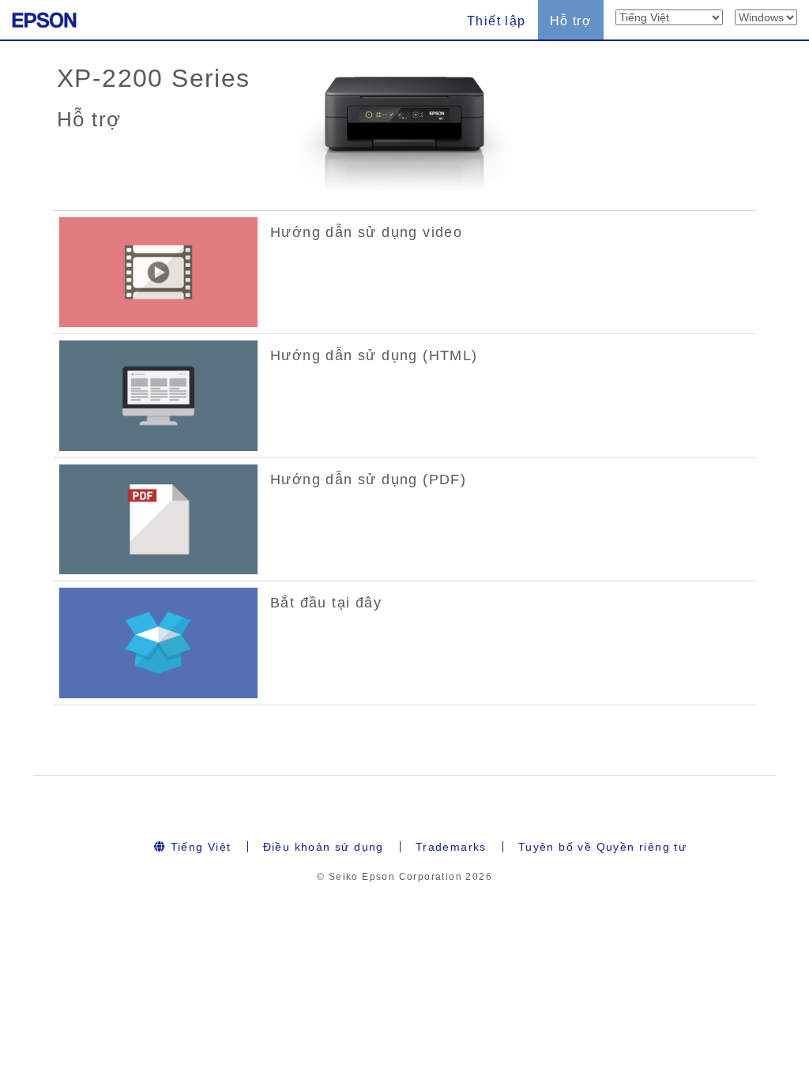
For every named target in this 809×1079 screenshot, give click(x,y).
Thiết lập (496, 21)
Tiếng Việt (198, 846)
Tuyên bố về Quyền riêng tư (602, 846)
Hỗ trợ (571, 21)
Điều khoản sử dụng (323, 846)
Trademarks (451, 846)
